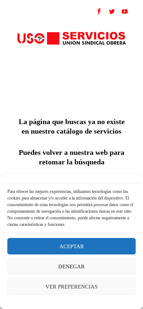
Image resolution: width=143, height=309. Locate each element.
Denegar (71, 266)
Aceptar (71, 246)
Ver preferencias (71, 287)
